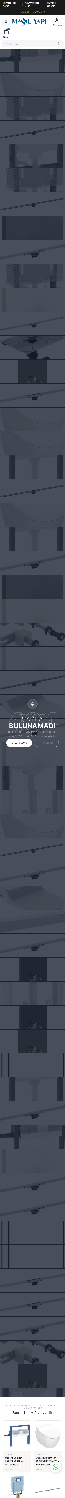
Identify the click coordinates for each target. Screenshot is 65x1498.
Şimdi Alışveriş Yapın (31, 12)
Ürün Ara (48, 742)
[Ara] (59, 43)
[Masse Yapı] (31, 22)
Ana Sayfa (21, 742)
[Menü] (6, 22)
